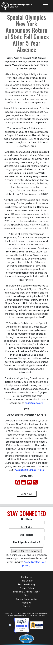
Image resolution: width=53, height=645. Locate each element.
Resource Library (26, 584)
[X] (35, 482)
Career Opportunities (27, 599)
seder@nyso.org (34, 402)
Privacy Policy (27, 588)
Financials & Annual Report (26, 591)
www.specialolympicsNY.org (29, 469)
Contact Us (26, 577)
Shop (26, 595)
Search (26, 606)
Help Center (27, 580)
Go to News (27, 493)
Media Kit (26, 602)
